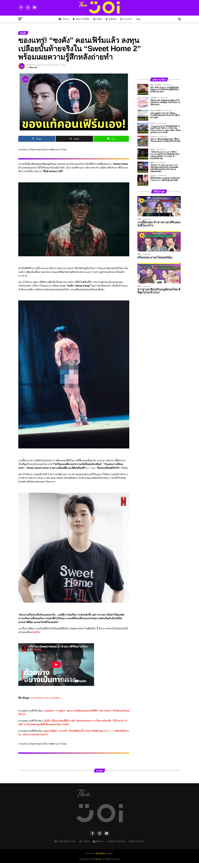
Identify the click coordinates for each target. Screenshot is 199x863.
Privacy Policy (136, 841)
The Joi (98, 858)
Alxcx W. (33, 67)
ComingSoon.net (40, 697)
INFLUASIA (100, 853)
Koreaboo (55, 697)
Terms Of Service (116, 841)
